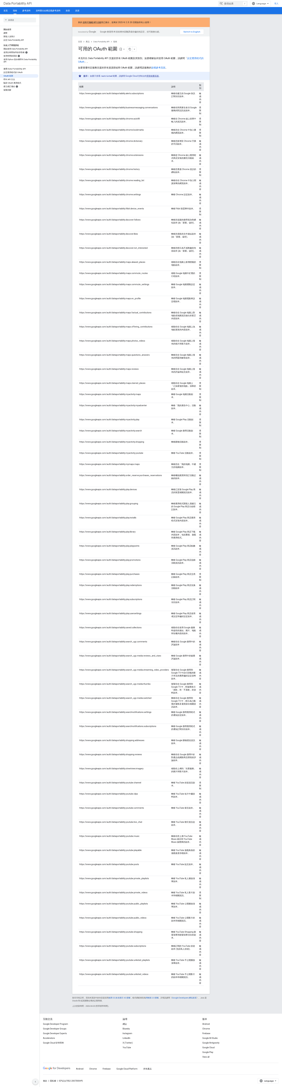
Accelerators (49, 1038)
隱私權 (53, 1081)
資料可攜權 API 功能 (92, 22)
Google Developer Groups (54, 1029)
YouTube (127, 1047)
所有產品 (147, 1069)
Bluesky (126, 1029)
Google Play (207, 1052)
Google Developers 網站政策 (184, 998)
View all (205, 1057)
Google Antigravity (210, 1043)
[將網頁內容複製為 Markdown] (129, 49)
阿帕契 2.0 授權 (152, 998)
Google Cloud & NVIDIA (53, 1043)
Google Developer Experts (55, 1033)
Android (206, 1024)
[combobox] (233, 3)
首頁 (6, 10)
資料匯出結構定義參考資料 (48, 10)
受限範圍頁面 (152, 76)
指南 (15, 10)
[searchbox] (20, 20)
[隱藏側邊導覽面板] (35, 1082)
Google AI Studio (210, 1038)
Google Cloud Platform (126, 1069)
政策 (68, 10)
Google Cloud (208, 1047)
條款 (45, 1081)
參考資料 (26, 10)
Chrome (206, 1029)
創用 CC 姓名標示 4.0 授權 (119, 998)
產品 (88, 42)
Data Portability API (18, 3)
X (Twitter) (128, 1043)
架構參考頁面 (158, 67)
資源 (77, 10)
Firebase (206, 1033)
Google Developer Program (55, 1024)
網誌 (125, 1024)
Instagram (127, 1033)
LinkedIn (126, 1038)
